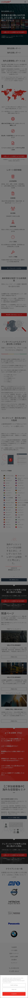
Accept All (14, 993)
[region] (14, 986)
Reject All (14, 989)
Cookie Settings (14, 985)
